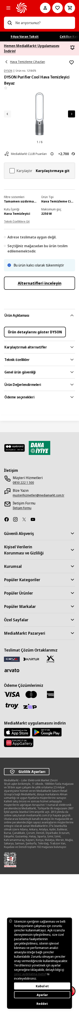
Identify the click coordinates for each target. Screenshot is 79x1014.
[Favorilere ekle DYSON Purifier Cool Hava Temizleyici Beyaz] (71, 62)
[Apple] (17, 732)
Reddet (42, 1004)
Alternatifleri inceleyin (39, 283)
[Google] (47, 732)
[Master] (31, 694)
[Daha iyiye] (39, 448)
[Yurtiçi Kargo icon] (50, 659)
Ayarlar (42, 995)
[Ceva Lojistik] (12, 659)
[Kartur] (31, 659)
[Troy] (12, 705)
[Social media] (8, 519)
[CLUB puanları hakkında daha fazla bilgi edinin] (52, 153)
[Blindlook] (14, 448)
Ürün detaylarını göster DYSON (35, 332)
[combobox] (43, 23)
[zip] (31, 707)
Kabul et (42, 986)
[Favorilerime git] (57, 8)
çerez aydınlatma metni (30, 974)
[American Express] (50, 694)
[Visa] (12, 694)
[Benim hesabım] (45, 8)
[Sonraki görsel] (71, 113)
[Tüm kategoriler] (8, 7)
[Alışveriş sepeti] (70, 8)
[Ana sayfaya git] (22, 8)
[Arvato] (12, 670)
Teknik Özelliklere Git (17, 221)
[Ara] (9, 23)
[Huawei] (18, 742)
